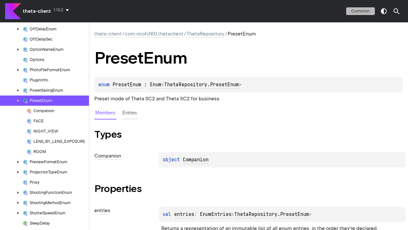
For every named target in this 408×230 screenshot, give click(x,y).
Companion (195, 160)
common (360, 11)
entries (184, 214)
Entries (129, 112)
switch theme (383, 11)
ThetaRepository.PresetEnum (201, 84)
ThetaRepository (205, 34)
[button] (396, 11)
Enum (155, 84)
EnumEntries (215, 214)
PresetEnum (127, 84)
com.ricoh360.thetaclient (154, 34)
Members (105, 112)
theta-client (37, 11)
